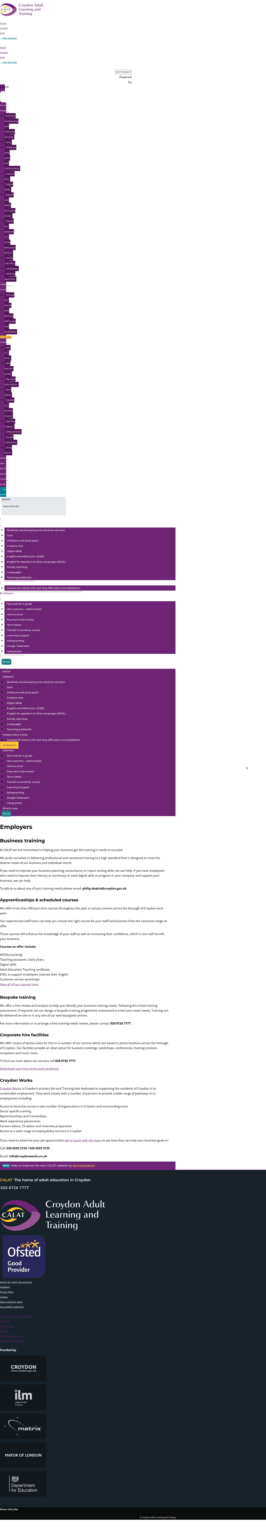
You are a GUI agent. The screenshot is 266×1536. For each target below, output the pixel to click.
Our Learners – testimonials (24, 609)
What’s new (7, 656)
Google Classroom (10, 440)
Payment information (10, 382)
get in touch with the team (83, 1140)
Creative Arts (9, 176)
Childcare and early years (22, 540)
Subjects (4, 110)
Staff (2, 33)
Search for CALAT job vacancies (16, 1282)
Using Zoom (8, 450)
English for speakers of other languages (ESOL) (36, 561)
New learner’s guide (9, 368)
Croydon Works (10, 1088)
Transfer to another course (9, 408)
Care (8, 142)
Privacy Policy (7, 1292)
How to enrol (15, 614)
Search (2, 87)
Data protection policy (11, 1301)
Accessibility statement (12, 1306)
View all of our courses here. (19, 984)
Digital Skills (8, 187)
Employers (6, 337)
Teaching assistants (9, 276)
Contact (4, 28)
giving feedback (84, 1165)
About (3, 23)
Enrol (3, 468)
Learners (4, 342)
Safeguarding (13, 431)
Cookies (4, 1297)
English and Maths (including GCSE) (9, 205)
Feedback (5, 1287)
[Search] (8, 513)
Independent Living (12, 582)
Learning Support (9, 424)
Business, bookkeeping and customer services (36, 530)
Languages (12, 268)
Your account (9, 38)
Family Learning (9, 261)
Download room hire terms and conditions (29, 1069)
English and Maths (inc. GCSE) (25, 556)
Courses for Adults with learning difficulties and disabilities (10, 313)
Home (3, 105)
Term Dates (7, 392)
